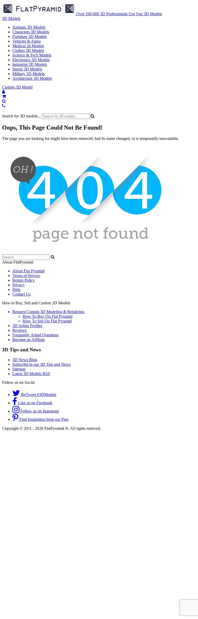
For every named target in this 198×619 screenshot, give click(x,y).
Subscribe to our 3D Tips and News (41, 364)
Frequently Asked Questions (35, 335)
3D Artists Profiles (27, 325)
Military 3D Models (28, 74)
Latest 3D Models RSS (31, 373)
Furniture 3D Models (29, 36)
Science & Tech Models (31, 55)
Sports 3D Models (27, 69)
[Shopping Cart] (4, 96)
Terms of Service (26, 275)
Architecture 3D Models (32, 78)
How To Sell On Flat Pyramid (47, 321)
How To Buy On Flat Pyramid (47, 316)
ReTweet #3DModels (38, 394)
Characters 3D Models (30, 32)
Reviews (19, 330)
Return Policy (23, 280)
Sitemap (19, 369)
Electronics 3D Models (31, 60)
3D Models (11, 18)
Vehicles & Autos (26, 41)
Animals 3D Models (28, 27)
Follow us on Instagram (39, 411)
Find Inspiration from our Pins (43, 419)
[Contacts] (3, 106)
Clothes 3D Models (28, 50)
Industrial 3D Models (29, 64)
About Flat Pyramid (28, 271)
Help (16, 289)
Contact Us (21, 294)
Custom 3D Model (17, 87)
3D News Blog (24, 360)
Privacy (18, 285)
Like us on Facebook (34, 403)
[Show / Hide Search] (4, 101)
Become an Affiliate (28, 339)
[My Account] (3, 92)
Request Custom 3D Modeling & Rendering (48, 312)
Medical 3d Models (28, 46)
